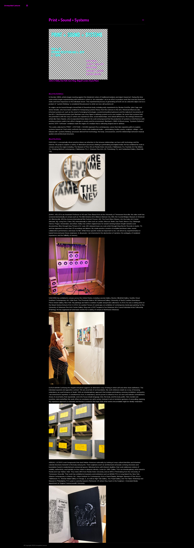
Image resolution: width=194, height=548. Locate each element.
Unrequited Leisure (41, 545)
